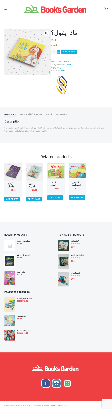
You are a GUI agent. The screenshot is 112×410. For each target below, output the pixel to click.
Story (69, 65)
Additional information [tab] (31, 114)
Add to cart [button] (12, 199)
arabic (63, 65)
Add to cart (69, 52)
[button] (46, 33)
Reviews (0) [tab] (61, 114)
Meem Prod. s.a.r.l (60, 406)
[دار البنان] (62, 85)
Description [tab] (10, 114)
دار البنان (58, 68)
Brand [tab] (49, 114)
